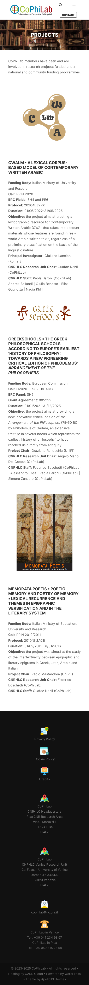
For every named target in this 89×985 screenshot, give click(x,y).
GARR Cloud (34, 974)
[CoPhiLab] (31, 10)
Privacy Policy (44, 739)
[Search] (60, 5)
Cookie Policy (45, 759)
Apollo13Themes (53, 979)
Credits (44, 779)
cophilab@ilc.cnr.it (44, 912)
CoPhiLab (39, 968)
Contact (68, 14)
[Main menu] (74, 5)
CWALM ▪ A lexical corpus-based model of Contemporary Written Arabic (43, 167)
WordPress (73, 974)
